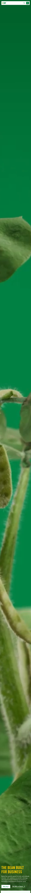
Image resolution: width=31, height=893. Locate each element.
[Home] (4, 3)
